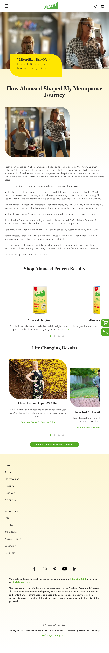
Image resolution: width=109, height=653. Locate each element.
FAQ (7, 518)
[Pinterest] (55, 572)
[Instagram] (45, 572)
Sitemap (96, 630)
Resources (11, 511)
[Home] (51, 8)
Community (10, 545)
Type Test (9, 525)
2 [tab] (54, 336)
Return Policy (56, 630)
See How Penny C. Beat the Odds (38, 422)
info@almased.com (20, 582)
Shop (8, 465)
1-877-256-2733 (78, 579)
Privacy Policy (16, 630)
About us (10, 500)
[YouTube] (65, 572)
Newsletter (10, 552)
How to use (12, 479)
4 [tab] (63, 336)
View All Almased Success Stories (54, 444)
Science (10, 493)
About (9, 472)
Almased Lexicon (13, 538)
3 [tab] (58, 336)
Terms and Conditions (36, 630)
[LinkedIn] (74, 572)
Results (9, 486)
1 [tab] (50, 336)
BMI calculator (11, 531)
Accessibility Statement (77, 630)
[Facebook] (35, 572)
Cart (102, 7)
